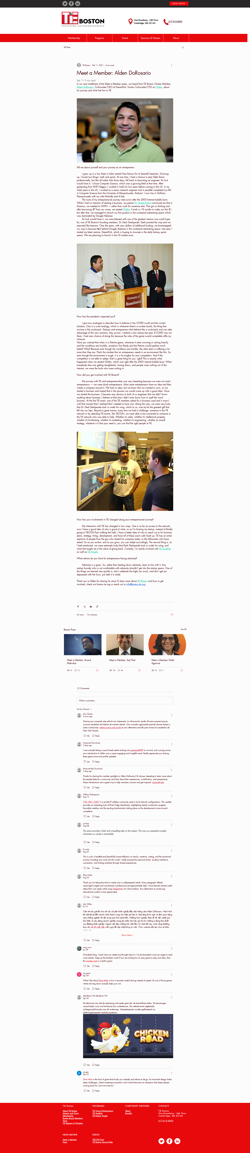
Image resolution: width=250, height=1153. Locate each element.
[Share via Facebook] (78, 606)
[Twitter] (64, 3)
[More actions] (171, 65)
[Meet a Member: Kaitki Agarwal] (167, 644)
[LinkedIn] (77, 3)
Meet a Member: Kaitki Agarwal (163, 661)
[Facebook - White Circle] (169, 1141)
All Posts (67, 47)
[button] (99, 38)
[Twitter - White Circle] (161, 1141)
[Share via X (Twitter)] (84, 606)
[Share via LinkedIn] (91, 606)
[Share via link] (97, 606)
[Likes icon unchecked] (84, 735)
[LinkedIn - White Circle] (177, 1141)
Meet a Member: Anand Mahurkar (79, 661)
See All (183, 629)
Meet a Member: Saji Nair (122, 660)
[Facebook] (71, 3)
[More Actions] (171, 715)
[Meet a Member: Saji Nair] (125, 644)
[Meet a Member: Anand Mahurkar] (83, 644)
